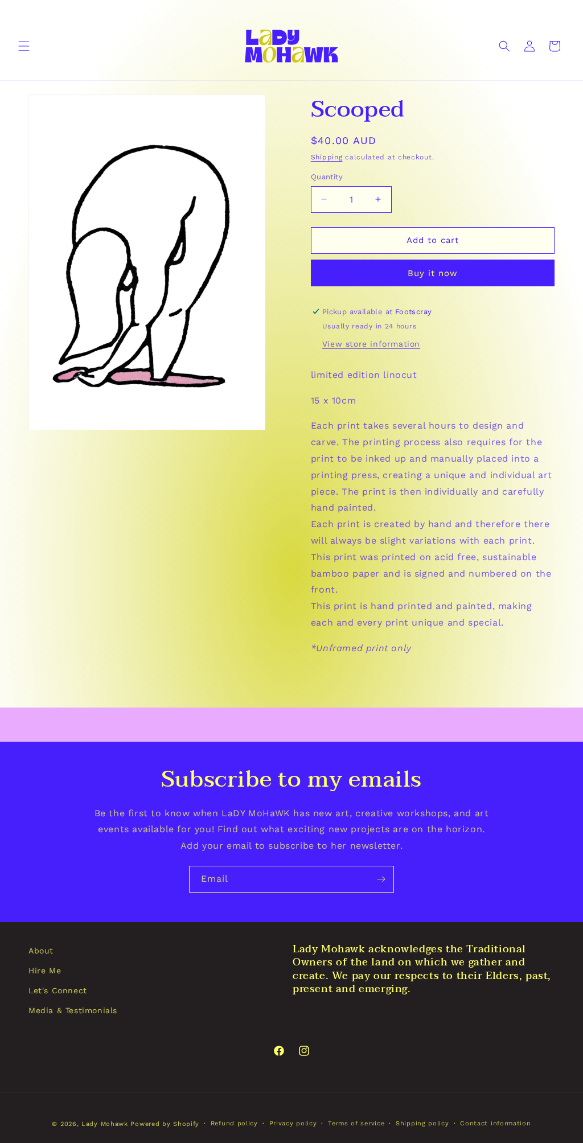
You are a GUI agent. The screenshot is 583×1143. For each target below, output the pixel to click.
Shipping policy (422, 1123)
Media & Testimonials (72, 1010)
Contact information (495, 1123)
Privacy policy (293, 1123)
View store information (371, 343)
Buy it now (433, 273)
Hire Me (44, 970)
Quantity (327, 176)
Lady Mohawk (104, 1124)
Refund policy (234, 1123)
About (41, 950)
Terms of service (356, 1123)
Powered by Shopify (164, 1124)
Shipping (327, 157)
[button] (23, 46)
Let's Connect (57, 990)
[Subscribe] (380, 879)
